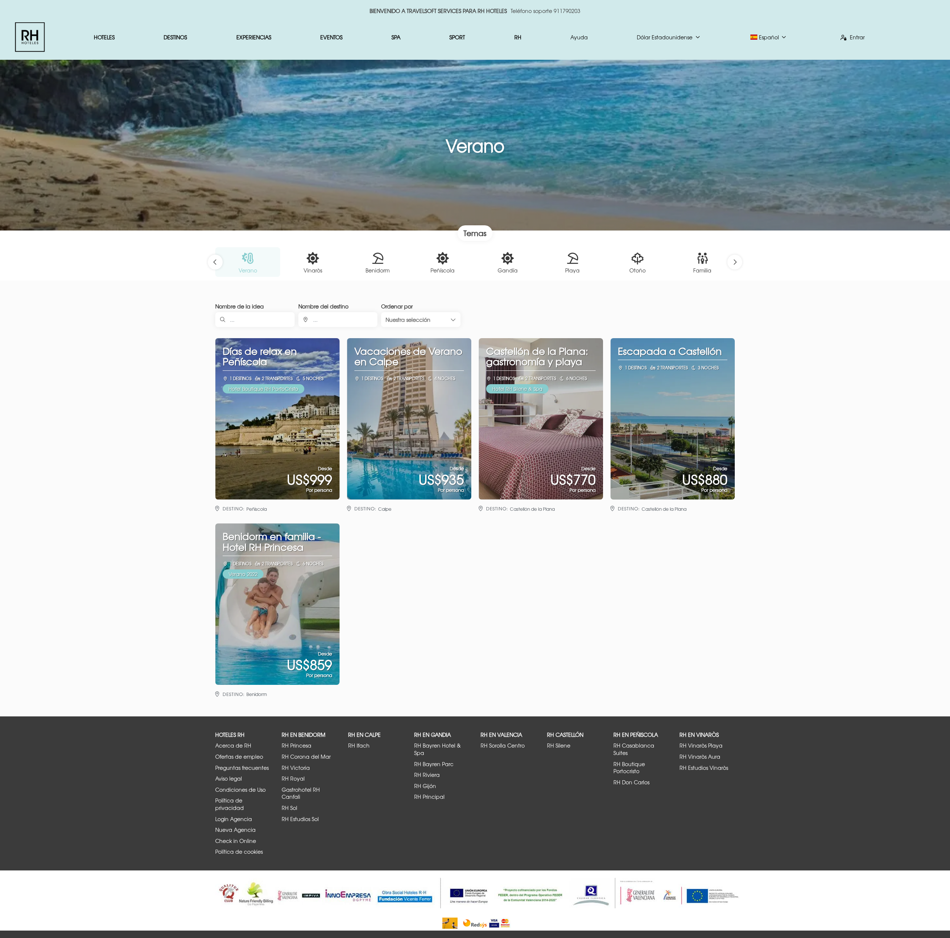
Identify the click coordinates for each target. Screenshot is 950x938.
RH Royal (293, 778)
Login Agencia (233, 819)
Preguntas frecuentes (242, 767)
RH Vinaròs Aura (699, 756)
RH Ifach (359, 745)
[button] (215, 262)
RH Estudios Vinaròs (703, 767)
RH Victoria (296, 767)
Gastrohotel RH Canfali (301, 793)
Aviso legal (228, 778)
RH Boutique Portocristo (629, 768)
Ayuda (579, 37)
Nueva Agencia (235, 829)
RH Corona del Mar (306, 756)
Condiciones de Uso (240, 789)
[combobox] (338, 319)
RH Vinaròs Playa (701, 745)
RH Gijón (425, 786)
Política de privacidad (229, 804)
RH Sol (289, 807)
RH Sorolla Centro (503, 745)
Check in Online (235, 840)
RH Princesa (296, 745)
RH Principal (429, 796)
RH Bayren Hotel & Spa (437, 749)
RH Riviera (427, 774)
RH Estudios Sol (300, 819)
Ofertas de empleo (239, 756)
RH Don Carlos (631, 782)
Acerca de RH (233, 745)
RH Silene (558, 745)
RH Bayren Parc (433, 764)
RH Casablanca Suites (633, 749)
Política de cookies (239, 851)
